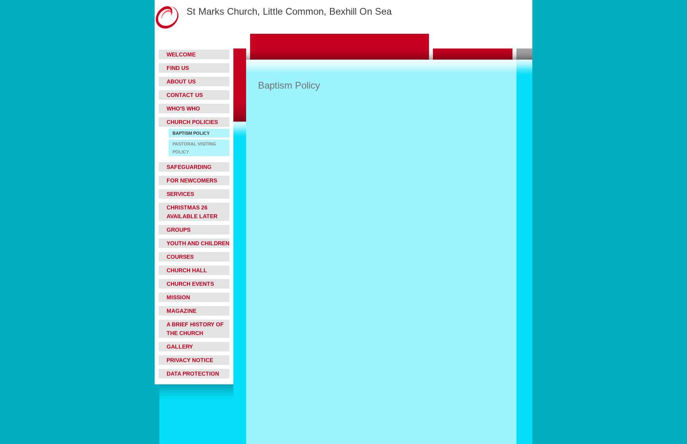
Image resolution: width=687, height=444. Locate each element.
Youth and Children (198, 243)
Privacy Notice (190, 360)
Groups (178, 230)
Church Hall (187, 270)
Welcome (181, 54)
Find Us (178, 68)
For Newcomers (192, 180)
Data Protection (193, 373)
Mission (178, 297)
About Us (181, 81)
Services (180, 194)
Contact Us (185, 95)
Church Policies (192, 122)
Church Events (190, 284)
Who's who (183, 108)
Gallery (180, 346)
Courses (180, 257)
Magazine (181, 311)
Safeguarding (189, 167)
